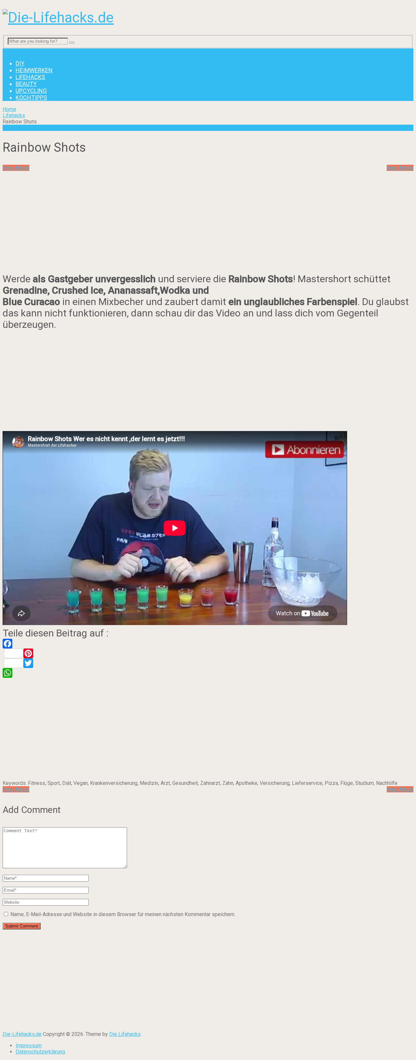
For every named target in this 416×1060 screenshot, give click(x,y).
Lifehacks (30, 77)
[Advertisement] (57, 216)
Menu (9, 52)
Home (9, 109)
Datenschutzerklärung (40, 1052)
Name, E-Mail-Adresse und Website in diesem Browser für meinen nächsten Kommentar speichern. (122, 914)
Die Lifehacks (125, 1034)
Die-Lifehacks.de (22, 1034)
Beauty (26, 83)
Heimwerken (34, 70)
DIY (20, 63)
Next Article (400, 168)
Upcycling (31, 90)
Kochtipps (31, 97)
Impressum (29, 1045)
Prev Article (16, 168)
